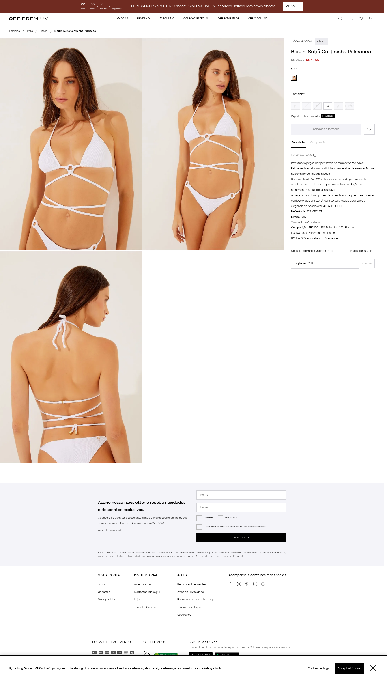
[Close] (373, 668)
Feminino (209, 518)
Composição (318, 142)
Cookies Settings (318, 668)
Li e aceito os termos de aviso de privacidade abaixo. (235, 527)
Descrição (298, 142)
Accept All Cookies (350, 668)
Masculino (231, 518)
